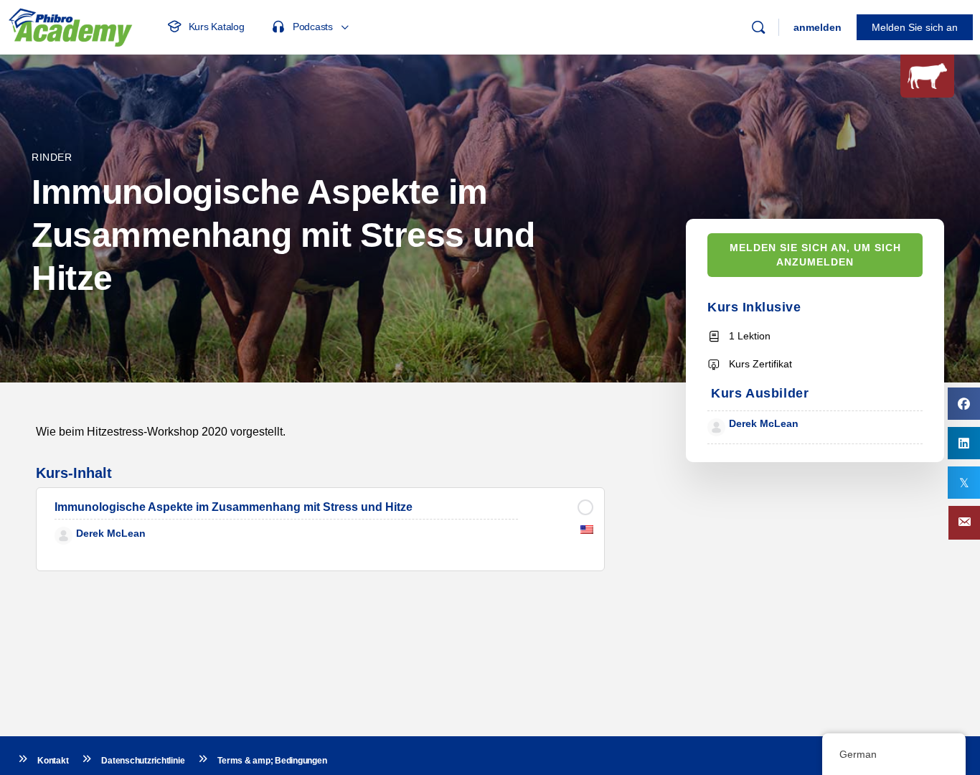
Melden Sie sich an (915, 27)
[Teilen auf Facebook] (964, 404)
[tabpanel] (320, 431)
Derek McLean (763, 423)
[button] (964, 523)
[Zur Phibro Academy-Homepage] (70, 25)
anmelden (817, 27)
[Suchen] (758, 27)
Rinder (52, 157)
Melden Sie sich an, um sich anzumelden (815, 255)
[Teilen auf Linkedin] (964, 443)
